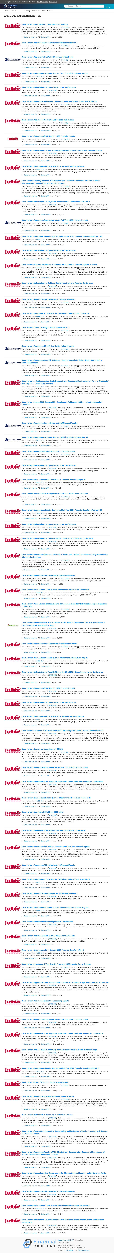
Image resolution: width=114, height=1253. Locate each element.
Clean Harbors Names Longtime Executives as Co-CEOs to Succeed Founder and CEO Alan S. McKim (64, 1173)
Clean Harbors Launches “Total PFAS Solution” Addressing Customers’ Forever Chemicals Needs (62, 731)
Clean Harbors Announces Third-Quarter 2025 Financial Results (48, 299)
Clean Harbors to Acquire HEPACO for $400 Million (43, 812)
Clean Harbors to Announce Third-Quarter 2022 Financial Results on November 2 (56, 1206)
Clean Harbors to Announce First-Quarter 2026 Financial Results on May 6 (53, 166)
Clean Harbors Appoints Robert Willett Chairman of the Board (47, 57)
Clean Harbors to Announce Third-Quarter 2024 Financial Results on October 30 (55, 590)
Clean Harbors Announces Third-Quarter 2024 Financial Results (48, 575)
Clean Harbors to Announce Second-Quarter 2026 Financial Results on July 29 (55, 73)
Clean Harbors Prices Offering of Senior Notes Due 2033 (45, 327)
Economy (27, 11)
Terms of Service (83, 1250)
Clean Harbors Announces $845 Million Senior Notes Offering (48, 346)
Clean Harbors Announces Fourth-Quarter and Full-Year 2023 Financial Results (55, 767)
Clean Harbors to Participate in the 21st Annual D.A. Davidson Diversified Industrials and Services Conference (63, 1221)
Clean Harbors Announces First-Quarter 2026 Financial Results (48, 136)
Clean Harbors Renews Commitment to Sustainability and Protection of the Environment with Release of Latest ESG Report (64, 1132)
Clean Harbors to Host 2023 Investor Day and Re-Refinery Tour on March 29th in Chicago (59, 1050)
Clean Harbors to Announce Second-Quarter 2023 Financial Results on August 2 (55, 907)
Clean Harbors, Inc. (30, 37)
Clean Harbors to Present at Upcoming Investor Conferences (47, 1115)
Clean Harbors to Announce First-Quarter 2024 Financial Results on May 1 (53, 716)
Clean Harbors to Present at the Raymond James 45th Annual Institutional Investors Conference (62, 781)
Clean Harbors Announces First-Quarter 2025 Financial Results (48, 451)
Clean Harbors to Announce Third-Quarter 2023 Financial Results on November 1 (56, 879)
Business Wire (45, 37)
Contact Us (53, 2)
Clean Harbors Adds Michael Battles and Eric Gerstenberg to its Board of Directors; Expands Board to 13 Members (64, 605)
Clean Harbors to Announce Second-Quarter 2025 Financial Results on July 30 (55, 437)
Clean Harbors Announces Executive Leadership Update (45, 1001)
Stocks (7, 11)
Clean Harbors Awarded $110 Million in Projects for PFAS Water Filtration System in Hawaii (59, 265)
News (14, 11)
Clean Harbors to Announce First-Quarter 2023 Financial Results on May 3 (53, 950)
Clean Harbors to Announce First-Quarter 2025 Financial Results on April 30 (54, 480)
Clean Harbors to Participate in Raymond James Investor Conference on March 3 (56, 202)
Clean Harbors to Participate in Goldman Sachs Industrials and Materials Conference (57, 283)
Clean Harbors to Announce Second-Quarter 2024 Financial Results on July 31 (54, 658)
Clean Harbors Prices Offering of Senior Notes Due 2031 (45, 1082)
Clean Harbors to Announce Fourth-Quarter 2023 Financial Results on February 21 (56, 798)
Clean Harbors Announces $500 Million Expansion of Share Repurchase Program (56, 847)
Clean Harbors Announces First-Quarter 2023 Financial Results (48, 936)
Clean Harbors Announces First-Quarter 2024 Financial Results (48, 688)
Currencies (36, 11)
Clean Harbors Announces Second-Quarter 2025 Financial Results (49, 423)
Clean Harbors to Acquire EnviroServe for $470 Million (45, 24)
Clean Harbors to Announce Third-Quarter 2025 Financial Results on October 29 (55, 313)
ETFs (19, 11)
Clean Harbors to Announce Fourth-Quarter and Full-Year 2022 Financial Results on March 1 (60, 1068)
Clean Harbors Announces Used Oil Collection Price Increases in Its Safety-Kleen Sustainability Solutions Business (62, 361)
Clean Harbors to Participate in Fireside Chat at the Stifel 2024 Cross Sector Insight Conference (62, 672)
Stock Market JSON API (66, 1240)
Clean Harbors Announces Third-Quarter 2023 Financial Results (48, 865)
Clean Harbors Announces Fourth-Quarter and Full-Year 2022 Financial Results (55, 1019)
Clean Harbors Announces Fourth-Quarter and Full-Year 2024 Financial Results (55, 494)
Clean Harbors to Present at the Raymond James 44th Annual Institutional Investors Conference (62, 1033)
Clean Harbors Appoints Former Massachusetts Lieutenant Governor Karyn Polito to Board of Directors (65, 982)
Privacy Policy (69, 1250)
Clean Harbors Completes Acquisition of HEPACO (42, 749)
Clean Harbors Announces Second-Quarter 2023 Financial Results (49, 893)
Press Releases (47, 11)
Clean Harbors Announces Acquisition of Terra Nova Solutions (48, 120)
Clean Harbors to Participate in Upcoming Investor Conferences (49, 87)
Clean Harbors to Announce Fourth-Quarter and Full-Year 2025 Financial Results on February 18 (62, 236)
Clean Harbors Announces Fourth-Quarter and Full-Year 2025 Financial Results (55, 220)
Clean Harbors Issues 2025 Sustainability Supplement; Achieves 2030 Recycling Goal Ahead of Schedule (62, 403)
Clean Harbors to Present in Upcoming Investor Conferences (47, 922)
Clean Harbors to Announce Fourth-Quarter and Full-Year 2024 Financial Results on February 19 (62, 510)
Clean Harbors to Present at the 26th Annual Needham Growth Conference (53, 830)
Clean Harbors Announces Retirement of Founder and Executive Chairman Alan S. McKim (59, 101)
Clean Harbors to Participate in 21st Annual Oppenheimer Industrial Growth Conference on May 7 (62, 150)
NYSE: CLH (65, 27)
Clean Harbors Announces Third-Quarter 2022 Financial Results (48, 1191)
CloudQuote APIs (42, 2)
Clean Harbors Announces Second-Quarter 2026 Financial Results (49, 43)
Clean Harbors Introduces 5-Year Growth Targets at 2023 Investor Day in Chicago (56, 964)
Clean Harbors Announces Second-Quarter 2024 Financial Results (49, 644)
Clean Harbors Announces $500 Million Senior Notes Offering (48, 1096)
